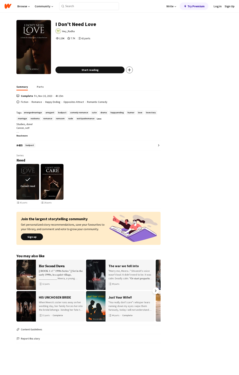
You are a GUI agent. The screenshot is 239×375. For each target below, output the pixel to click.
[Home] (7, 6)
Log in (218, 6)
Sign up (32, 237)
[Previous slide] (17, 181)
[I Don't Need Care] (52, 182)
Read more (22, 135)
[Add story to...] (129, 70)
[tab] (22, 87)
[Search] (62, 6)
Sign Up (230, 6)
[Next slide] (159, 181)
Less (99, 118)
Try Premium (196, 6)
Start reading (90, 70)
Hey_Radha (68, 31)
